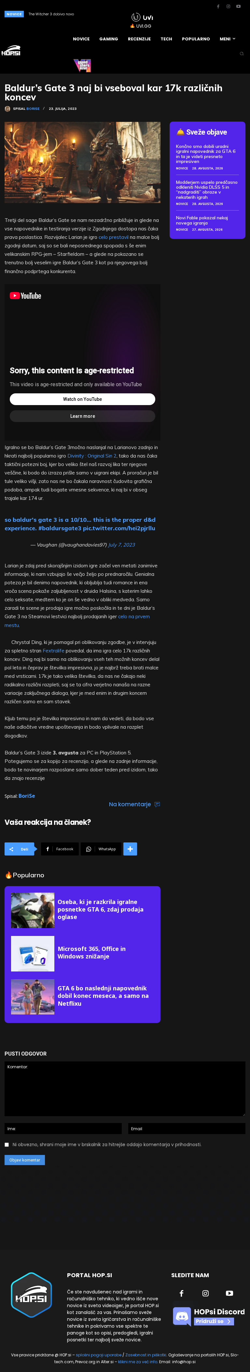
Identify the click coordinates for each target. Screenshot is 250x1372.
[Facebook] (218, 7)
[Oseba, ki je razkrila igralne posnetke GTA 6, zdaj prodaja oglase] (32, 910)
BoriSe (32, 108)
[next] (116, 14)
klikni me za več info (137, 1362)
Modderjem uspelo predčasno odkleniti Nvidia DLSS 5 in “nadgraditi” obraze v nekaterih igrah (207, 189)
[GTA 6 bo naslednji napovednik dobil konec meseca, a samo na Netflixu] (32, 997)
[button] (241, 54)
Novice (182, 168)
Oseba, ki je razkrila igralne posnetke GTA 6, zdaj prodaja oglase (101, 909)
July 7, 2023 (121, 545)
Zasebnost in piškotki (145, 1355)
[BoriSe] (9, 109)
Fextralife (53, 651)
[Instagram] (228, 7)
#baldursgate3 (59, 528)
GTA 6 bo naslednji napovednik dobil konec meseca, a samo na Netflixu (103, 995)
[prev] (106, 14)
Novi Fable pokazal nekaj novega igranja (202, 220)
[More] (130, 848)
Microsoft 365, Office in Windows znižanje (92, 952)
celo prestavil (114, 237)
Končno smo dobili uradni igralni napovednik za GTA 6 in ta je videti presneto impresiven (205, 153)
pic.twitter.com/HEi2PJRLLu (119, 528)
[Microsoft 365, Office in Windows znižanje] (32, 953)
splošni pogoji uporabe (98, 1355)
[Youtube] (238, 7)
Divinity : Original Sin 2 (92, 456)
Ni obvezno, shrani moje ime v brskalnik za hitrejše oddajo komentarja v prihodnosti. (107, 1144)
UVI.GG (143, 26)
